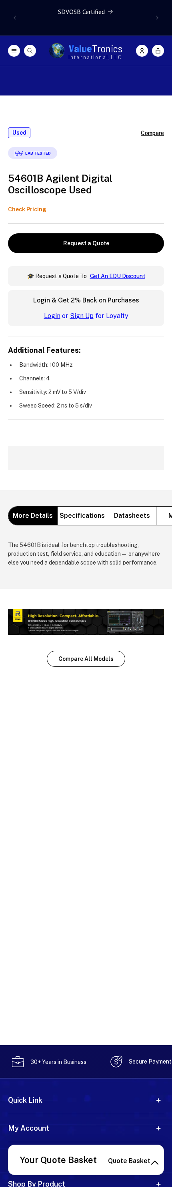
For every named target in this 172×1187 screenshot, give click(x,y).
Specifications (82, 515)
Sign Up (82, 316)
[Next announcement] (157, 17)
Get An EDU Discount (117, 276)
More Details (33, 515)
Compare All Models (86, 659)
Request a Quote (86, 243)
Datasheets (132, 515)
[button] (158, 51)
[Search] (30, 51)
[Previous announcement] (15, 17)
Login (52, 316)
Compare (152, 133)
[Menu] (14, 51)
